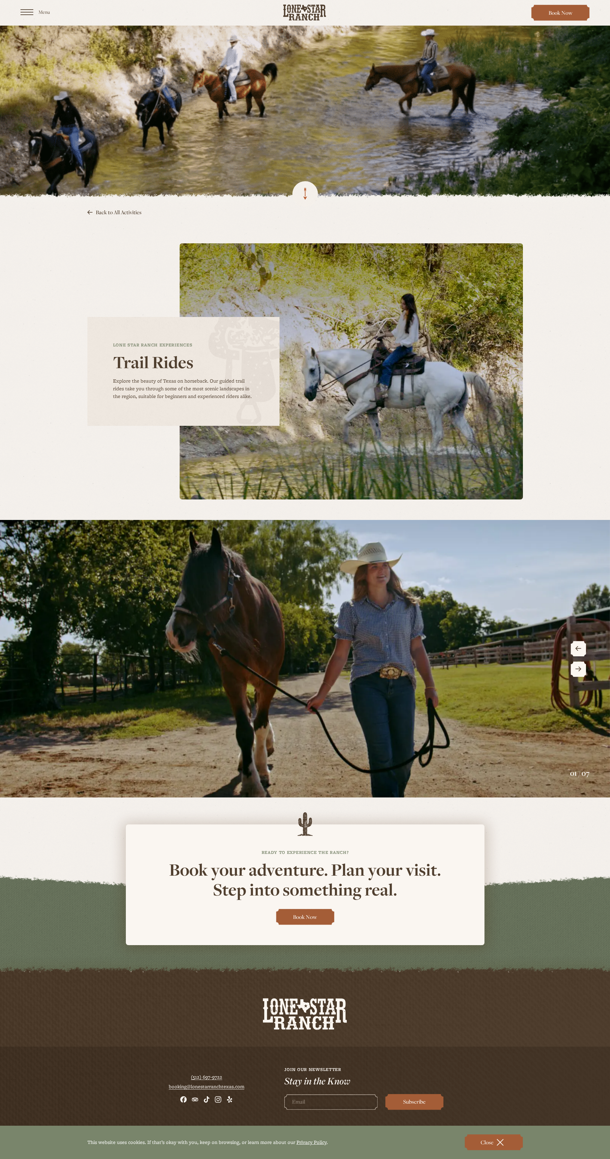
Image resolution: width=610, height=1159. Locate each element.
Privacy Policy (312, 1142)
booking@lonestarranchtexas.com (206, 1087)
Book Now (564, 14)
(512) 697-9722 (206, 1077)
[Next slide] (578, 669)
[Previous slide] (578, 648)
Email (298, 1101)
